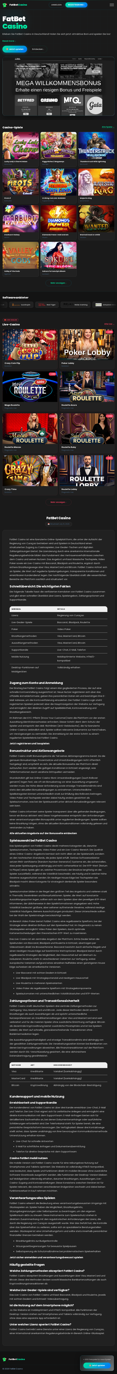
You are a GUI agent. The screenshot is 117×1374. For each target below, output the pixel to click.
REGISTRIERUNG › (76, 4)
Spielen (20, 145)
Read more (8, 40)
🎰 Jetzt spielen (14, 49)
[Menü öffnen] (112, 5)
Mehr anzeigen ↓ (58, 283)
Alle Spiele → (108, 127)
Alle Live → (109, 324)
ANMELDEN (56, 4)
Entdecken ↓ (38, 49)
